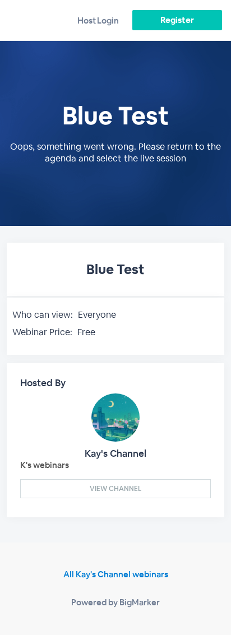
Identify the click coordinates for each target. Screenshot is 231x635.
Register (176, 20)
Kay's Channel (115, 453)
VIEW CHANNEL (115, 488)
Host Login (98, 20)
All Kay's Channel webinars (115, 574)
